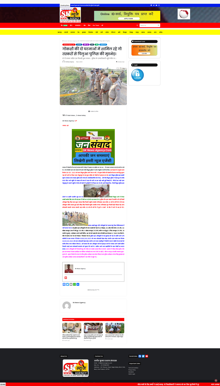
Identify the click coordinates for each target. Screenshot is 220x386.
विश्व (89, 25)
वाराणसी (66, 32)
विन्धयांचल (91, 32)
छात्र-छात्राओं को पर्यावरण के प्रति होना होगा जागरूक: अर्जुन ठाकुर (114, 336)
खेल (85, 25)
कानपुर (137, 32)
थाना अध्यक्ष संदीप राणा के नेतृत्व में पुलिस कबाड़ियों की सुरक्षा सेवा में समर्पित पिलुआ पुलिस (93, 336)
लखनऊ (143, 32)
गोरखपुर (131, 32)
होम (71, 25)
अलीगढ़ (160, 32)
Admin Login (131, 374)
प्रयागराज (73, 32)
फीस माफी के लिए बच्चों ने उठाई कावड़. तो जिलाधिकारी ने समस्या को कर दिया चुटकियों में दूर (71, 336)
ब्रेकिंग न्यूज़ (86, 44)
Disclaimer (131, 372)
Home (65, 41)
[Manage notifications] (216, 380)
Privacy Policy (132, 370)
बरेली (97, 32)
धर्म (102, 25)
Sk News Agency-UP (73, 41)
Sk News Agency (69, 61)
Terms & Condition (133, 367)
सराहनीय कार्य (103, 44)
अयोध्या (107, 32)
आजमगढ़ (149, 32)
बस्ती (102, 32)
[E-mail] (66, 278)
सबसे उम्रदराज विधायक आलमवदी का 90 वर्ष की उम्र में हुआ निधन (84, 5)
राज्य (92, 44)
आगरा (155, 32)
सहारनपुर (60, 32)
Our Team (96, 25)
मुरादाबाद (84, 32)
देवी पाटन (113, 32)
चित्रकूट (125, 32)
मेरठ (78, 32)
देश (64, 25)
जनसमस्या (77, 25)
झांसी (119, 32)
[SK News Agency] (70, 15)
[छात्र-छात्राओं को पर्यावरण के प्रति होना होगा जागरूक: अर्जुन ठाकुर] (114, 328)
